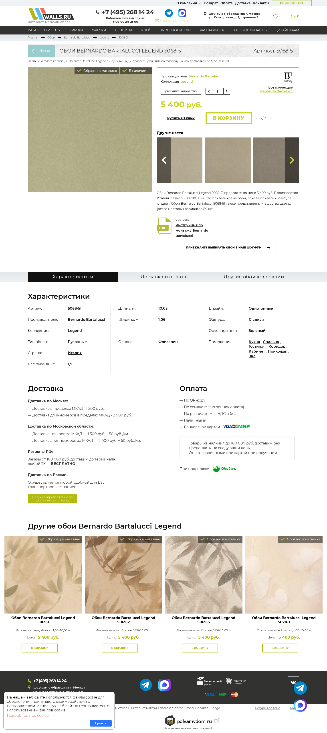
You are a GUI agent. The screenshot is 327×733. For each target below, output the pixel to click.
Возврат (211, 3)
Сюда (164, 160)
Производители (175, 30)
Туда (292, 160)
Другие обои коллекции (254, 276)
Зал (252, 356)
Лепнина (123, 30)
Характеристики (73, 276)
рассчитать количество (181, 91)
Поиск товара (292, 3)
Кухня (254, 342)
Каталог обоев (42, 30)
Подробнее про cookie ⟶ (31, 715)
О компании (186, 3)
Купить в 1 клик (181, 118)
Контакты (261, 3)
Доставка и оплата (163, 276)
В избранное (263, 118)
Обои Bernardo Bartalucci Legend (43, 620)
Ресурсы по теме (267, 708)
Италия (75, 353)
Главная (33, 37)
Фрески (99, 30)
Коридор (276, 346)
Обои (51, 37)
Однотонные (261, 308)
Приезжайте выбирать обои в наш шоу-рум (224, 247)
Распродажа (212, 30)
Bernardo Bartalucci (77, 37)
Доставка (242, 3)
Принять (100, 723)
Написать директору (175, 20)
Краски (76, 30)
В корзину (228, 118)
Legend (104, 37)
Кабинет (257, 351)
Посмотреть (43, 603)
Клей (146, 30)
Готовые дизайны (250, 30)
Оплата (226, 3)
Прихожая (277, 351)
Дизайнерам (287, 30)
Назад (44, 51)
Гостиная (257, 346)
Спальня (271, 342)
